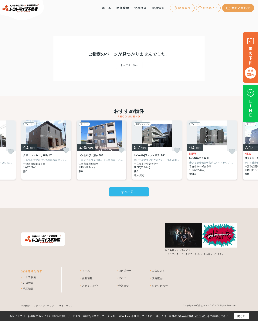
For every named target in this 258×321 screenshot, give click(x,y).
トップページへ (129, 65)
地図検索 (28, 288)
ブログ (122, 278)
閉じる (241, 316)
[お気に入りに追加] (11, 151)
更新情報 (87, 278)
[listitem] (46, 150)
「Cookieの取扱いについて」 (192, 316)
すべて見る (129, 192)
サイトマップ (66, 305)
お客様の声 (124, 270)
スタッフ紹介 (90, 286)
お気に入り (211, 8)
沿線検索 (28, 283)
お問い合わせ (240, 8)
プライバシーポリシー (44, 305)
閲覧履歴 (184, 8)
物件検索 (123, 8)
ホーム (106, 8)
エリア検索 (29, 277)
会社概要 (140, 8)
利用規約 (25, 305)
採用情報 (158, 8)
